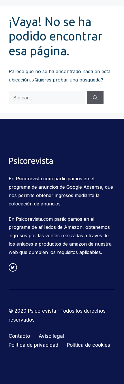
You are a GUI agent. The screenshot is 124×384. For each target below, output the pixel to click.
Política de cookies (88, 345)
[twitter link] (13, 267)
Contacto (19, 336)
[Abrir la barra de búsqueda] (91, 14)
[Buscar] (95, 97)
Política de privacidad (33, 345)
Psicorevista (31, 14)
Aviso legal (51, 336)
